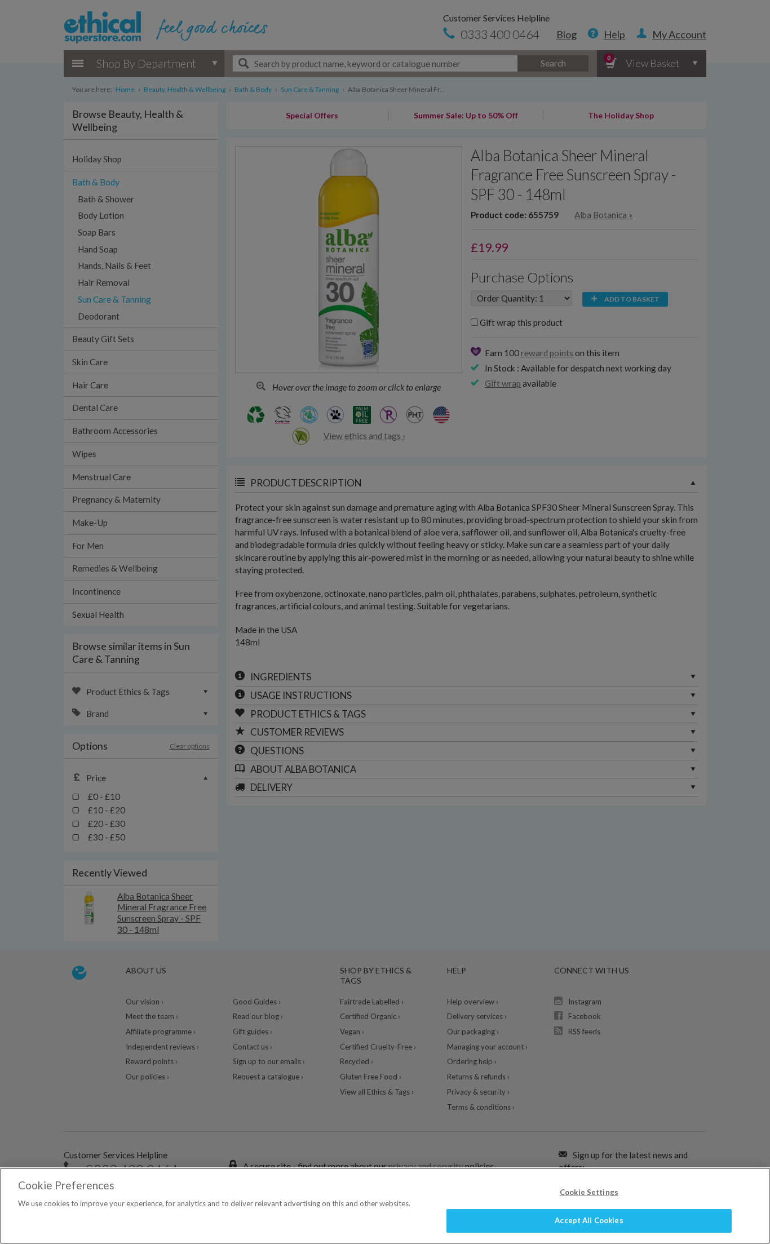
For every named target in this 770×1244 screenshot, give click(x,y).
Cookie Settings (589, 1192)
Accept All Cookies (589, 1220)
